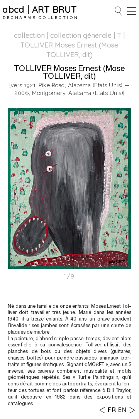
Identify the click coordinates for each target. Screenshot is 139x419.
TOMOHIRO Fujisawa (132, 410)
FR (112, 410)
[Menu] (131, 11)
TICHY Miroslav (102, 410)
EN (122, 410)
